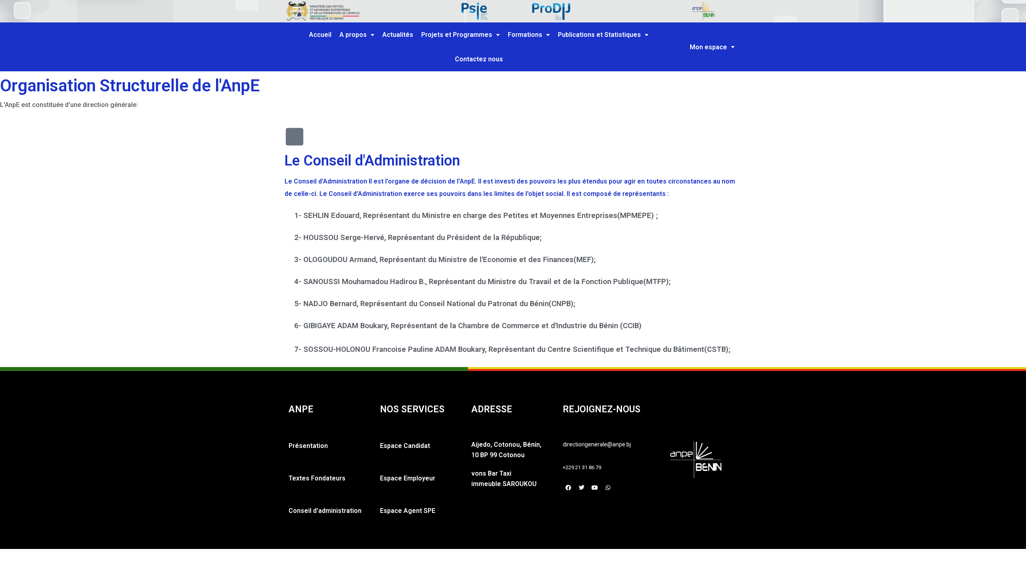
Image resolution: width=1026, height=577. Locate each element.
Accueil (320, 34)
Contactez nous (479, 59)
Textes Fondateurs (317, 478)
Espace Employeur (407, 478)
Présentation (308, 446)
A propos (353, 34)
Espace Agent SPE (407, 510)
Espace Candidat (405, 446)
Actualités (397, 34)
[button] (356, 34)
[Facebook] (568, 487)
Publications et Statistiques (599, 34)
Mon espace (708, 47)
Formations (525, 34)
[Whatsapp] (608, 487)
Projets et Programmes (456, 34)
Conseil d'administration (325, 510)
